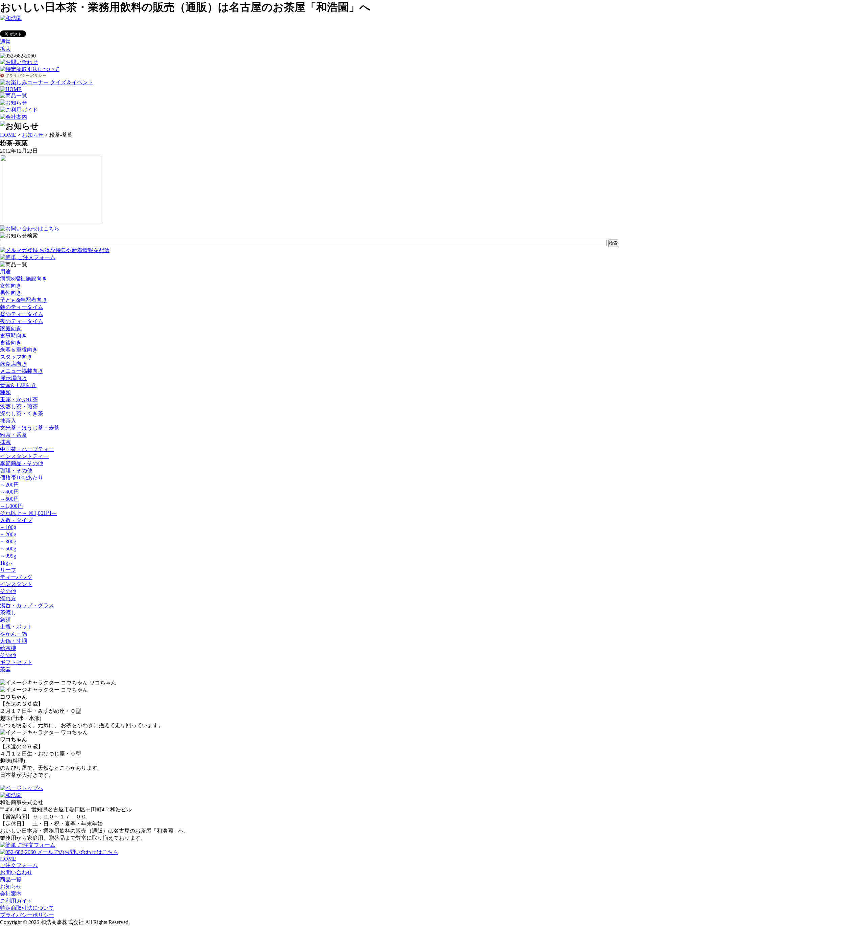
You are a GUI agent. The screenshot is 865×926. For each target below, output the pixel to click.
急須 (5, 620)
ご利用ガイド (16, 901)
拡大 (5, 49)
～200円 (9, 485)
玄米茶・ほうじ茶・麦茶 (29, 428)
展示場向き (13, 378)
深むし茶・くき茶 (21, 413)
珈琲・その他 (16, 470)
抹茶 (5, 442)
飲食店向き (13, 364)
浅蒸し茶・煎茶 (19, 406)
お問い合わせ (16, 872)
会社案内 (11, 894)
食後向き (11, 342)
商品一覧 (11, 879)
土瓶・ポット (16, 627)
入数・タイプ (16, 520)
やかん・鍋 (13, 634)
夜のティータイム (21, 321)
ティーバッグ (16, 577)
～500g (8, 548)
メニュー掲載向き (21, 371)
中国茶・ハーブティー (27, 449)
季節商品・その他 (21, 463)
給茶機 (8, 648)
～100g (8, 527)
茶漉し (8, 612)
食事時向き (13, 335)
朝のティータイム (21, 307)
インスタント (16, 584)
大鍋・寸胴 (13, 641)
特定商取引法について (27, 908)
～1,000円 (11, 506)
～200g (8, 534)
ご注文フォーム (19, 865)
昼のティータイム (21, 314)
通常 (5, 42)
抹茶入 (8, 421)
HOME (8, 135)
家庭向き (11, 328)
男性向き (11, 293)
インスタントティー (24, 456)
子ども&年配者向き (23, 300)
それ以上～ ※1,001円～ (28, 513)
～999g (8, 556)
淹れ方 (8, 598)
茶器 (5, 669)
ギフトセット (16, 662)
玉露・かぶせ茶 (19, 399)
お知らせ (33, 135)
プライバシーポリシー (27, 915)
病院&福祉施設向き (23, 278)
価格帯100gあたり (21, 477)
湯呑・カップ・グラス (27, 605)
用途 (5, 271)
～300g (8, 541)
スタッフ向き (16, 357)
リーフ (8, 570)
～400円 (9, 492)
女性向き (11, 286)
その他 (8, 591)
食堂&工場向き (18, 385)
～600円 (9, 499)
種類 (5, 392)
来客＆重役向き (19, 350)
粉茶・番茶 (13, 435)
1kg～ (7, 563)
